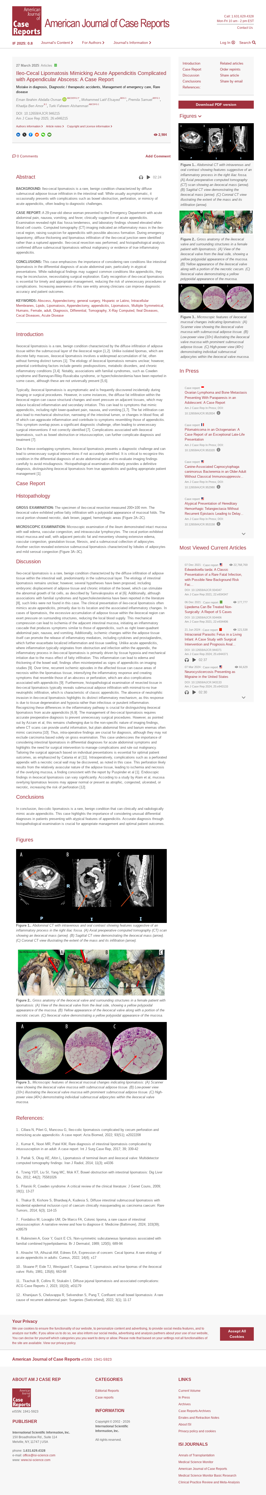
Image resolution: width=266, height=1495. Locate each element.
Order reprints (230, 69)
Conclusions (192, 81)
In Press (184, 1397)
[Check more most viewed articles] (243, 698)
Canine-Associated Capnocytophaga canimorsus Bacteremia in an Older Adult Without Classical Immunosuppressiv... (215, 471)
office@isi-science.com (39, 1455)
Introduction (191, 63)
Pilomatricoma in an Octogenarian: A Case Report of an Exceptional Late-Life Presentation (215, 434)
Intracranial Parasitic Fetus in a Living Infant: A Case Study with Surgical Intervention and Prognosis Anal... (213, 639)
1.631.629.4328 (242, 16)
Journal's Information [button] (131, 42)
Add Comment (158, 156)
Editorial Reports (107, 1391)
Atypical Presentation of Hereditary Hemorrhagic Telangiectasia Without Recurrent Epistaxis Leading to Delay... (214, 508)
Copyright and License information (89, 126)
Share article (229, 75)
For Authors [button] (92, 42)
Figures (188, 116)
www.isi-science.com (35, 1460)
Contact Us (245, 27)
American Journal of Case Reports (202, 1469)
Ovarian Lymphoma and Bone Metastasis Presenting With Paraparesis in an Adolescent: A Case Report (216, 397)
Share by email (231, 81)
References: (192, 87)
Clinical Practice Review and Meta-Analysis (209, 1482)
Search (245, 42)
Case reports (104, 1397)
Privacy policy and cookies (197, 1431)
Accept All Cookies (237, 1334)
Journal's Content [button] (56, 42)
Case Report (192, 69)
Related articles (231, 63)
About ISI (184, 1424)
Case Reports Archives (194, 1411)
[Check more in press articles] (243, 534)
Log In (225, 42)
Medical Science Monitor (195, 1462)
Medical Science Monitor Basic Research (207, 1475)
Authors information (28, 126)
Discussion (191, 75)
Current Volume (189, 1391)
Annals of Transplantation (196, 1455)
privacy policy (65, 1343)
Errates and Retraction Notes (198, 1418)
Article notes (54, 126)
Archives (184, 1404)
